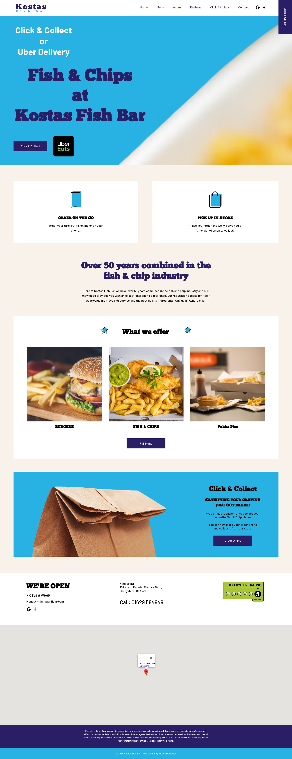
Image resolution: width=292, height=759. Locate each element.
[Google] (257, 7)
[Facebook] (264, 7)
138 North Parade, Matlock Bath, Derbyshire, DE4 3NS (141, 589)
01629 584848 (147, 602)
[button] (194, 7)
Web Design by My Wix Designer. (159, 753)
